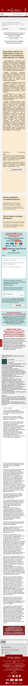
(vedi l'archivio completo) (14, 252)
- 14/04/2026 (13, 226)
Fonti (3, 22)
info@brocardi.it (17, 668)
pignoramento (6, 497)
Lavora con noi (14, 672)
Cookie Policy (16, 670)
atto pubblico (17, 550)
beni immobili (16, 412)
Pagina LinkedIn (20, 675)
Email (3, 255)
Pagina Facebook (13, 675)
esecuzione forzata (7, 565)
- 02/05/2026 (13, 208)
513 (16, 507)
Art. (6, 28)
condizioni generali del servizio (12, 282)
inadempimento (13, 495)
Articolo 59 (4, 25)
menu (2, 10)
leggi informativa (8, 285)
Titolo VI (22, 24)
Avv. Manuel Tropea (18, 663)
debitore (21, 495)
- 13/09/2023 (13, 222)
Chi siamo (22, 670)
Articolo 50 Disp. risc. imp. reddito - (12, 356)
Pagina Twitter (17, 675)
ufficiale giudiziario (8, 509)
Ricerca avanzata (26, 14)
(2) (20, 129)
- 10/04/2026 (12, 204)
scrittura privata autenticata (9, 551)
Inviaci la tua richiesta (10, 321)
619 (9, 590)
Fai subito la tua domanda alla (14, 630)
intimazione (6, 513)
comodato (5, 561)
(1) (7, 91)
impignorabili (6, 506)
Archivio (14, 671)
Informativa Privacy (7, 670)
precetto (13, 510)
